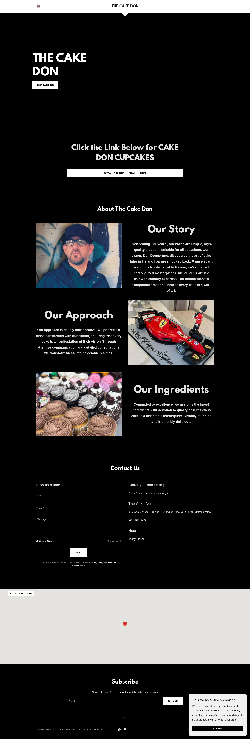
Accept (217, 728)
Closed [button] (140, 539)
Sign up (173, 701)
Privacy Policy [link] (97, 563)
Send (78, 552)
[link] (125, 6)
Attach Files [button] (45, 541)
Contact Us (45, 85)
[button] (39, 6)
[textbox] (79, 495)
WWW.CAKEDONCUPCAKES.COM (125, 173)
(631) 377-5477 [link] (137, 520)
